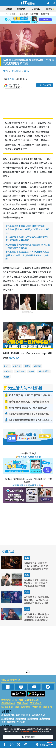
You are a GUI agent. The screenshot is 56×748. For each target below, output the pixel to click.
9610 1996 (14, 357)
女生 (7, 366)
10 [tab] (30, 19)
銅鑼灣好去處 (8, 703)
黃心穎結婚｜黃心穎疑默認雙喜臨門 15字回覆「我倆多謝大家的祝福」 (27, 246)
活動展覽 (6, 699)
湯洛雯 (8, 371)
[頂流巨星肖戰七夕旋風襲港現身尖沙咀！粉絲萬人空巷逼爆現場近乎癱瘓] (11, 584)
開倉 (20, 699)
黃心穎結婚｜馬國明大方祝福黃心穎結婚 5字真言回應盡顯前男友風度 (27, 238)
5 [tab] (32, 16)
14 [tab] (26, 23)
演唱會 (9, 9)
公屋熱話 (23, 13)
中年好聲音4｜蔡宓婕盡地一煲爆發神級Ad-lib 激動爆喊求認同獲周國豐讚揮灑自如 (36, 618)
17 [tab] (34, 23)
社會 (17, 706)
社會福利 (47, 706)
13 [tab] (23, 23)
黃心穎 (17, 366)
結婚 (28, 366)
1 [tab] (22, 16)
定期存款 (45, 13)
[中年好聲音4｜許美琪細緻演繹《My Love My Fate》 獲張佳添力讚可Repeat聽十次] (11, 601)
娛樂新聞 (34, 13)
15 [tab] (28, 23)
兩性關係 (20, 371)
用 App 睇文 (45, 84)
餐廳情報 (25, 706)
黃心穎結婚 (44, 371)
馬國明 (38, 366)
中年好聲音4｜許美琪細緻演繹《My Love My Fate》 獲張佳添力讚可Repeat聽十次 (36, 601)
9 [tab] (27, 19)
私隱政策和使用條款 (29, 731)
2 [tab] (24, 16)
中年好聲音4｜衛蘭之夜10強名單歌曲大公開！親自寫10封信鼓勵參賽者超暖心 (36, 567)
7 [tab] (22, 19)
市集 (14, 699)
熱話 (26, 71)
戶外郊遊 (36, 706)
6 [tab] (35, 16)
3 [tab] (27, 16)
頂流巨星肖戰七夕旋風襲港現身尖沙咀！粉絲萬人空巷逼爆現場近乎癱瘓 (36, 582)
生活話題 (16, 71)
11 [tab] (32, 19)
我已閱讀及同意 (28, 737)
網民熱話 (5, 715)
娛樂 (32, 371)
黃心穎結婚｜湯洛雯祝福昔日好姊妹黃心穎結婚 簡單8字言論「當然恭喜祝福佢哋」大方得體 (27, 255)
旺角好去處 (7, 706)
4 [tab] (30, 16)
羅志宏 (10, 78)
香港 (7, 376)
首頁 (5, 71)
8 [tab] (24, 19)
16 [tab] (31, 23)
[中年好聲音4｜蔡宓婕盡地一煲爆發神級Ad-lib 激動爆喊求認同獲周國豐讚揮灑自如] (11, 619)
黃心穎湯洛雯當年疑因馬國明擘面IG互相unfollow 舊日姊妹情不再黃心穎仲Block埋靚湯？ (27, 229)
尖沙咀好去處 (32, 699)
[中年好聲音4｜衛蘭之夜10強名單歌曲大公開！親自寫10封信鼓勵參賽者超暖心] (11, 567)
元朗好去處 (22, 703)
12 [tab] (35, 19)
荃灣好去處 (36, 703)
